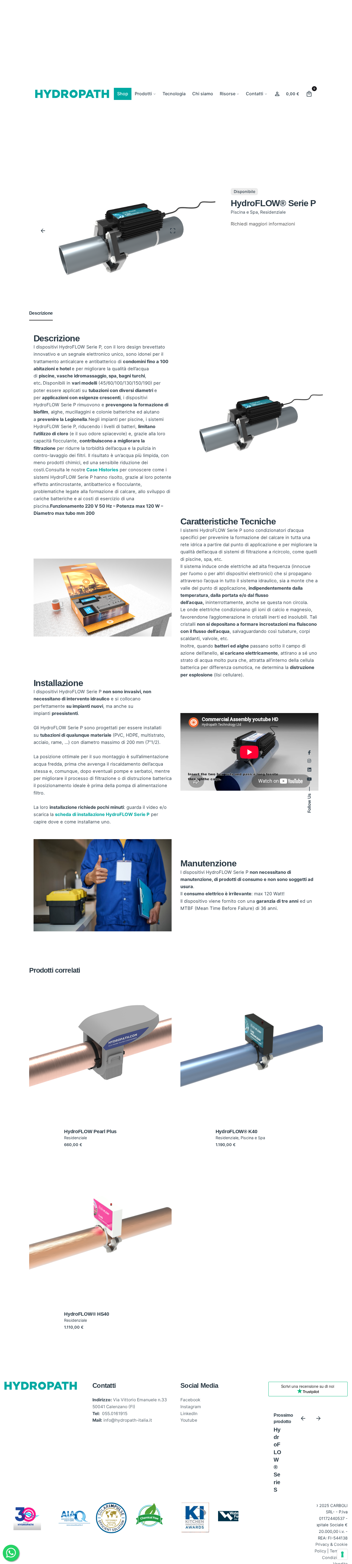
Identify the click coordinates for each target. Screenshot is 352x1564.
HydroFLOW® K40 (236, 1131)
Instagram (190, 1406)
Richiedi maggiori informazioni (263, 224)
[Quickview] (71, 1021)
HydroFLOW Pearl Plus (90, 1131)
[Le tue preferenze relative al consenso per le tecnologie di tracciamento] (342, 1554)
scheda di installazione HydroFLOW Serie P (102, 814)
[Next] (318, 1418)
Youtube (188, 1420)
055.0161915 (114, 1413)
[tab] (41, 313)
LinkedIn (188, 1413)
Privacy (322, 1544)
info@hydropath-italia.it (127, 1420)
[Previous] (303, 1418)
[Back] (43, 230)
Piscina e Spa (244, 212)
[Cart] (309, 94)
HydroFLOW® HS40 (86, 1314)
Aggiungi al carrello (100, 1086)
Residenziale (273, 212)
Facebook (190, 1399)
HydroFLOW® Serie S (277, 1460)
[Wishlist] (277, 93)
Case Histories (102, 469)
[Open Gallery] (172, 230)
